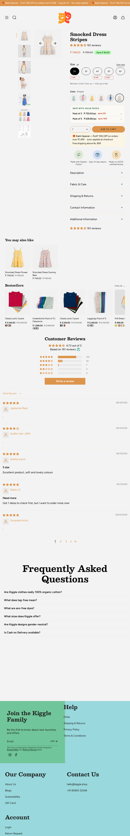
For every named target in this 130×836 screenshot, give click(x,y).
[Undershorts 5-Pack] (37, 328)
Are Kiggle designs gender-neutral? (26, 624)
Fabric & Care (78, 184)
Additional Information (83, 219)
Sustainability (12, 796)
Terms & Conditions (75, 735)
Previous (40, 43)
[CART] (123, 17)
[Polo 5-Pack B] (9, 325)
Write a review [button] (65, 381)
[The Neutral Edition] (33, 328)
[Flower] (92, 98)
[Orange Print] (83, 98)
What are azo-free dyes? (19, 608)
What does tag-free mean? (20, 600)
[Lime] (74, 98)
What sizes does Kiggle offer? (22, 616)
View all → (120, 286)
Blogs (8, 790)
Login (8, 827)
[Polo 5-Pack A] (6, 325)
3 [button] (66, 541)
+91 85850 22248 (77, 790)
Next (54, 43)
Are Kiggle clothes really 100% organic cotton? (33, 592)
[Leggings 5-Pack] (92, 325)
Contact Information (82, 207)
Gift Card (10, 802)
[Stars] (110, 98)
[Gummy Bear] (101, 98)
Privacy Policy (13, 750)
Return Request (14, 833)
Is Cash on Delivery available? (22, 632)
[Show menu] (6, 17)
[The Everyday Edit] (88, 325)
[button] (78, 45)
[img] (11, 403)
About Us (10, 784)
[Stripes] (119, 98)
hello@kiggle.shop (77, 784)
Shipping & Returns (81, 196)
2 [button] (60, 541)
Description (77, 172)
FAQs (67, 717)
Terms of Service (30, 750)
